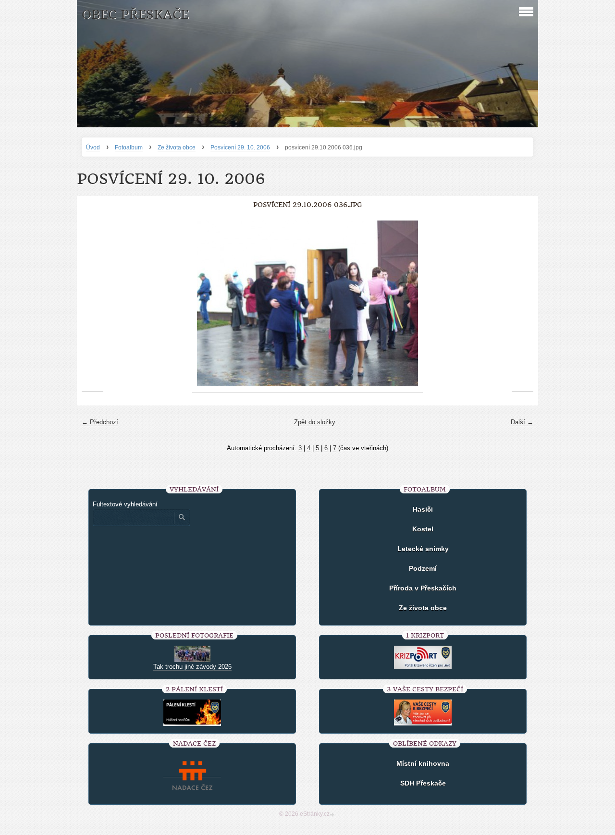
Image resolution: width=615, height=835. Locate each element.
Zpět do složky (314, 422)
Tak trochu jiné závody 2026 (192, 666)
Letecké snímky (423, 549)
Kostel (422, 529)
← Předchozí (100, 422)
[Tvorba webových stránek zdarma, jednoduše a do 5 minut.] (333, 814)
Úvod (93, 147)
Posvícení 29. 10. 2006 (240, 147)
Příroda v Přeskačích (422, 588)
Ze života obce (177, 147)
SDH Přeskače (423, 783)
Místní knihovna (422, 763)
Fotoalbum (129, 147)
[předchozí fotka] (92, 304)
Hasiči (423, 509)
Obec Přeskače (135, 14)
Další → (522, 422)
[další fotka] (522, 304)
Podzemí (423, 568)
